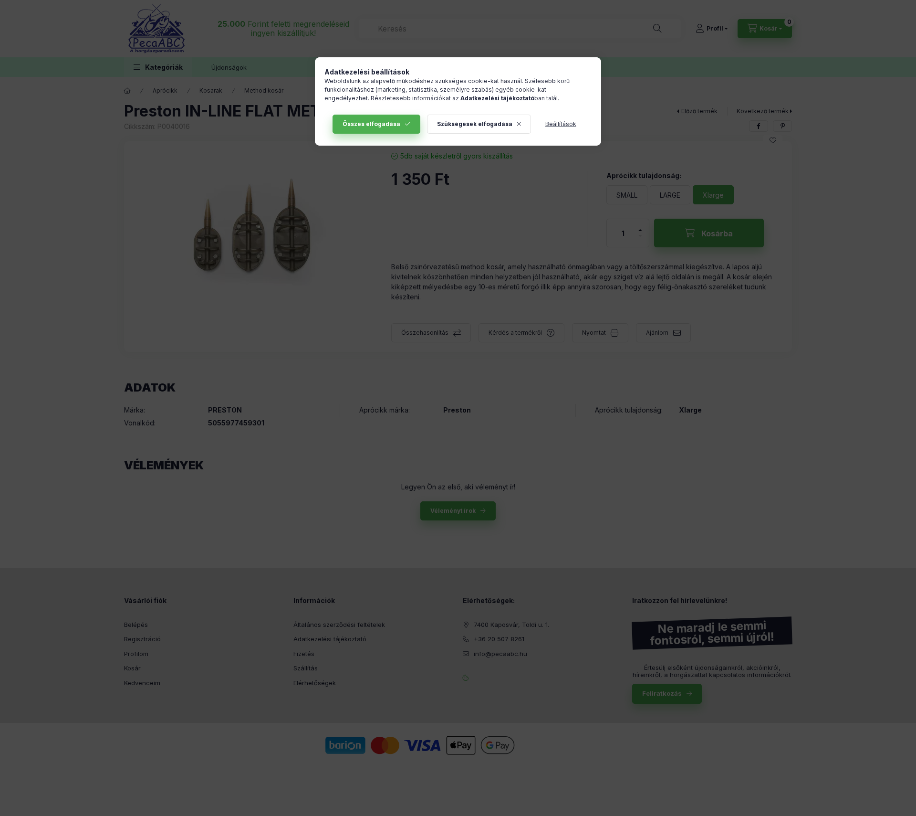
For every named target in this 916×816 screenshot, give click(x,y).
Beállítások (560, 123)
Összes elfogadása (371, 123)
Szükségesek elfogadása (474, 123)
